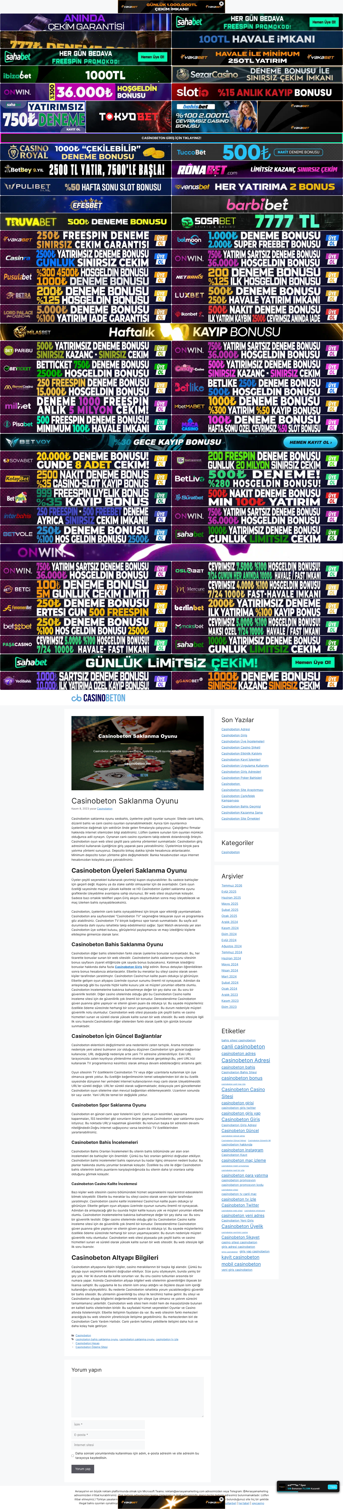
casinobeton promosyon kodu (243, 1185)
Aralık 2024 (230, 922)
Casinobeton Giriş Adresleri (241, 771)
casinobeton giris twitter (239, 1108)
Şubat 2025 (230, 910)
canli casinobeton (243, 1046)
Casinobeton (83, 1335)
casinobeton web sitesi (232, 1210)
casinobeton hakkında (237, 1144)
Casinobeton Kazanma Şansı (242, 812)
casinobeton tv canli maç (239, 1194)
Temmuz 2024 (232, 952)
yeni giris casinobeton (237, 1270)
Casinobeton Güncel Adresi (234, 1140)
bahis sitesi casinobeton (239, 1040)
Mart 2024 (229, 976)
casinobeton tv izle (167, 1339)
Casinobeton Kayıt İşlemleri (241, 759)
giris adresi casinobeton (238, 1247)
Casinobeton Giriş (234, 735)
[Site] (85, 240)
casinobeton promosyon (239, 1180)
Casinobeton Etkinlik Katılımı (242, 753)
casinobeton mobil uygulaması (235, 1166)
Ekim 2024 (229, 934)
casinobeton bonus (242, 1078)
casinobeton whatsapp (254, 1210)
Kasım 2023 (230, 1001)
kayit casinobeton (240, 1257)
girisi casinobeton (230, 1252)
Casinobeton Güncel (240, 1130)
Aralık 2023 (230, 994)
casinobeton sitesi (230, 1190)
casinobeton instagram (242, 1150)
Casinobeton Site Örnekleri (241, 818)
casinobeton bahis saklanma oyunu (97, 1339)
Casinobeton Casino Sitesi (243, 1093)
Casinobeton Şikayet (241, 1237)
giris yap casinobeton (255, 1251)
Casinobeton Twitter (240, 1205)
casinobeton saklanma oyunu (136, 1339)
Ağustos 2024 (232, 946)
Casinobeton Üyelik (242, 1226)
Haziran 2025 (231, 897)
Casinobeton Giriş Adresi (239, 1125)
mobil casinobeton (241, 1264)
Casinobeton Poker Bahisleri (242, 778)
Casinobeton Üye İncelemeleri (243, 741)
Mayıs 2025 (230, 904)
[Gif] (171, 331)
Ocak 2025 (229, 916)
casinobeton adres (239, 1053)
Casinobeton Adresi (236, 729)
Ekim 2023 (229, 1007)
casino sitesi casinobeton (239, 1242)
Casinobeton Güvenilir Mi (259, 1140)
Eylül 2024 (229, 940)
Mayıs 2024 (230, 964)
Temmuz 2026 (232, 885)
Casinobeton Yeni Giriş (238, 1220)
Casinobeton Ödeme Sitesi (92, 1346)
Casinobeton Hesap (88, 1343)
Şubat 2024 (230, 982)
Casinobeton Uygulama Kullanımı (245, 765)
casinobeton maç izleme (244, 1160)
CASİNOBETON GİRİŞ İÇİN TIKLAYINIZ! (171, 138)
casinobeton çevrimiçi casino (235, 1232)
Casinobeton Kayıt (234, 1155)
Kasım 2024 (230, 928)
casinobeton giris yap (241, 1113)
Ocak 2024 (229, 988)
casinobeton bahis (238, 1067)
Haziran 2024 (231, 958)
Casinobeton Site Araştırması (242, 790)
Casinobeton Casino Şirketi (241, 747)
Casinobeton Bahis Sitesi (239, 1072)
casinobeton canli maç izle (233, 1084)
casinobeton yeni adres (243, 1215)
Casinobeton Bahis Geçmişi (241, 806)
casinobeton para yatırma (245, 1175)
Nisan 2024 (230, 970)
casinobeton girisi (238, 1102)
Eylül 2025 (229, 891)
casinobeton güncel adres (233, 1136)
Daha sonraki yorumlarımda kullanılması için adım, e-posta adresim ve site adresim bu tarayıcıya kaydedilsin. (137, 1456)
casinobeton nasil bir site (233, 1170)
